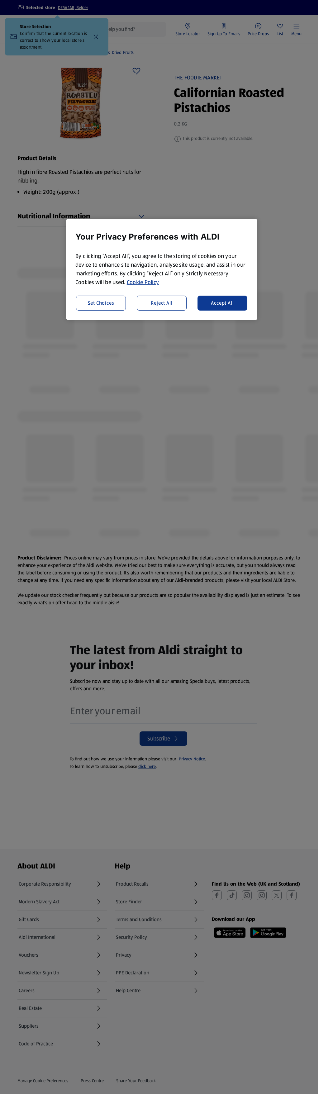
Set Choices (101, 303)
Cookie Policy (143, 282)
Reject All (161, 303)
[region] (161, 269)
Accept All (222, 303)
